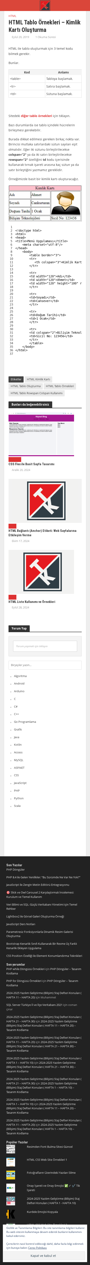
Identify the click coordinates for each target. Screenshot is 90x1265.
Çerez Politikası (37, 1248)
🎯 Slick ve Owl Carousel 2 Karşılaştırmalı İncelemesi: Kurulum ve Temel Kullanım (40, 894)
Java (16, 737)
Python (19, 798)
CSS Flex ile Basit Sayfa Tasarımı (31, 464)
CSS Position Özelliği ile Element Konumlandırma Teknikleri (44, 956)
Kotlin (18, 745)
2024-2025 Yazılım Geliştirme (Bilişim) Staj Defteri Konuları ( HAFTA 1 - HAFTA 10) (53, 1201)
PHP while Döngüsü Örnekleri (25, 969)
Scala (17, 806)
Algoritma (20, 676)
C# (15, 706)
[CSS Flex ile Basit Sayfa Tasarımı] (41, 434)
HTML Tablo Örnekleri (60, 386)
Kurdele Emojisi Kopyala (42, 1212)
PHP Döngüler (15, 869)
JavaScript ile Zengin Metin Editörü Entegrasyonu (37, 885)
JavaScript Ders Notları (20, 924)
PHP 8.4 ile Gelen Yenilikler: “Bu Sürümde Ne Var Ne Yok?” (43, 877)
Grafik (18, 729)
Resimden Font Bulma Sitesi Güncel (50, 1147)
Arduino (19, 691)
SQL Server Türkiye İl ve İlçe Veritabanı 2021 (34, 1005)
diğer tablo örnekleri (36, 116)
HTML (12, 16)
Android (19, 683)
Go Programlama (25, 722)
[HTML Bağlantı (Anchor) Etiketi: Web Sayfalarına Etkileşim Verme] (45, 500)
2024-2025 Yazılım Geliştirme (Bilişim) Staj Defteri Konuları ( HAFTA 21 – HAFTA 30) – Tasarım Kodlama (41, 1046)
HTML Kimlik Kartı (38, 379)
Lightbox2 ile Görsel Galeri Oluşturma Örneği (35, 916)
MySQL (18, 760)
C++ (16, 714)
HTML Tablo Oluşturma (26, 386)
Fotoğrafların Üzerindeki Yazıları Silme (51, 1173)
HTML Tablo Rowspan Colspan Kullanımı (36, 393)
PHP (17, 791)
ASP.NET (19, 768)
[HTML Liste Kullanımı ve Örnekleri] (41, 571)
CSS (11, 459)
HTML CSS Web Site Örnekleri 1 (47, 1160)
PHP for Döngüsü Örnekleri (24, 981)
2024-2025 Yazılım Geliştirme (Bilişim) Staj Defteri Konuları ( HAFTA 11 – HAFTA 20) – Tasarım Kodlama (41, 1025)
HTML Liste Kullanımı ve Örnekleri (32, 602)
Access (18, 752)
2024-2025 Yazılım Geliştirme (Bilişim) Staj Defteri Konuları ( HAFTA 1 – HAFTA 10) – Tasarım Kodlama (41, 1087)
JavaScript (20, 783)
